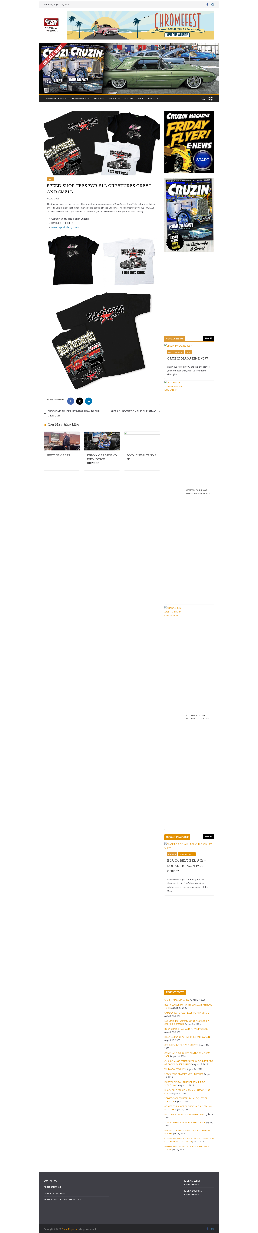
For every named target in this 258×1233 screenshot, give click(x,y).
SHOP (140, 98)
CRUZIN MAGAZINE (175, 352)
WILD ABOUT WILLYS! (175, 1069)
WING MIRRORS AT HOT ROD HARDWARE (185, 1114)
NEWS (50, 179)
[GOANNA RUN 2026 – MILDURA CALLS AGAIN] (174, 718)
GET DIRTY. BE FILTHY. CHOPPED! (181, 1045)
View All (208, 338)
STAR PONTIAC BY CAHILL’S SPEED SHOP (184, 1122)
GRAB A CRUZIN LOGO (55, 1193)
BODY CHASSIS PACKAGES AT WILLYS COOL (186, 1028)
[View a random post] (210, 98)
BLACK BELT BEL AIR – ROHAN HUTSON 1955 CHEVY (186, 866)
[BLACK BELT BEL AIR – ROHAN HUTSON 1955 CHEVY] (189, 846)
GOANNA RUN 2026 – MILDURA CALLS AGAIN (197, 717)
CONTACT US (154, 98)
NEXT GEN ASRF (58, 455)
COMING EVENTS (78, 98)
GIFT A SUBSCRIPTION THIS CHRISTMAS (133, 411)
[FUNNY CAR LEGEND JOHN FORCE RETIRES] (102, 433)
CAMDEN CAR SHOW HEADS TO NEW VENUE (198, 492)
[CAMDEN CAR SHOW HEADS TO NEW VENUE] (174, 492)
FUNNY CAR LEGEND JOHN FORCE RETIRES (102, 459)
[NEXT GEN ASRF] (62, 433)
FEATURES (129, 98)
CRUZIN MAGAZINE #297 (187, 359)
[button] (87, 98)
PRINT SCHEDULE (52, 1187)
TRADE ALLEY (114, 98)
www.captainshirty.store (65, 227)
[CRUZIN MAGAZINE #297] (189, 346)
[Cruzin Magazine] (129, 45)
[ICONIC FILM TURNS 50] (142, 433)
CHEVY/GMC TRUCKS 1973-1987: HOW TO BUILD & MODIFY (73, 413)
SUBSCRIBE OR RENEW (56, 98)
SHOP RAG (99, 98)
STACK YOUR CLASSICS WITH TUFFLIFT (183, 1074)
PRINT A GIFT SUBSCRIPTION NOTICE (62, 1199)
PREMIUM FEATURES (186, 854)
